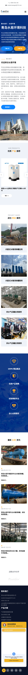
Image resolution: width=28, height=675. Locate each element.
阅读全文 (3, 480)
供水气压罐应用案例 (14, 312)
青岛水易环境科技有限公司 (8, 595)
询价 (6, 195)
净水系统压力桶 (5, 614)
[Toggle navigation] (25, 12)
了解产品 (20, 48)
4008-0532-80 (14, 2)
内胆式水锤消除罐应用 (14, 249)
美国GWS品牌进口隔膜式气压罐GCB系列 (13, 189)
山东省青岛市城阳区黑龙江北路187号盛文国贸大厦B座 (13, 604)
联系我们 (7, 107)
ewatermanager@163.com (14, 5)
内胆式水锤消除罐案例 (14, 281)
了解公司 (7, 48)
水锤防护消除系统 (6, 617)
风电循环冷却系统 (6, 620)
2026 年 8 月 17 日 (6, 470)
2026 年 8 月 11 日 (6, 508)
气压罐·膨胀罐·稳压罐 (7, 612)
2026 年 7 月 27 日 (6, 547)
